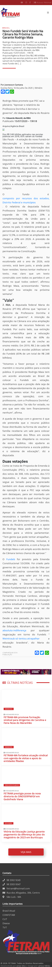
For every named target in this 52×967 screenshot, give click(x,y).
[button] (48, 13)
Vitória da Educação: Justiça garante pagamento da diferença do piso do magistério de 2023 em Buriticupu (24, 834)
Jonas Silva (21, 965)
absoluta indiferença (14, 630)
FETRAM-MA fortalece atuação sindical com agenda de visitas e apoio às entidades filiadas (26, 758)
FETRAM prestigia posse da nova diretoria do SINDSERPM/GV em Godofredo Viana (22, 796)
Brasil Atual (9, 910)
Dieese (6, 923)
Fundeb (10, 559)
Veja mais (26, 852)
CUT (5, 919)
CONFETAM (9, 914)
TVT (5, 927)
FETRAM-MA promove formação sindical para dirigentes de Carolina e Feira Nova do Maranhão (25, 720)
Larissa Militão (44, 965)
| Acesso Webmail (42, 2)
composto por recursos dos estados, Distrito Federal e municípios (26, 200)
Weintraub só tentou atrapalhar (21, 638)
